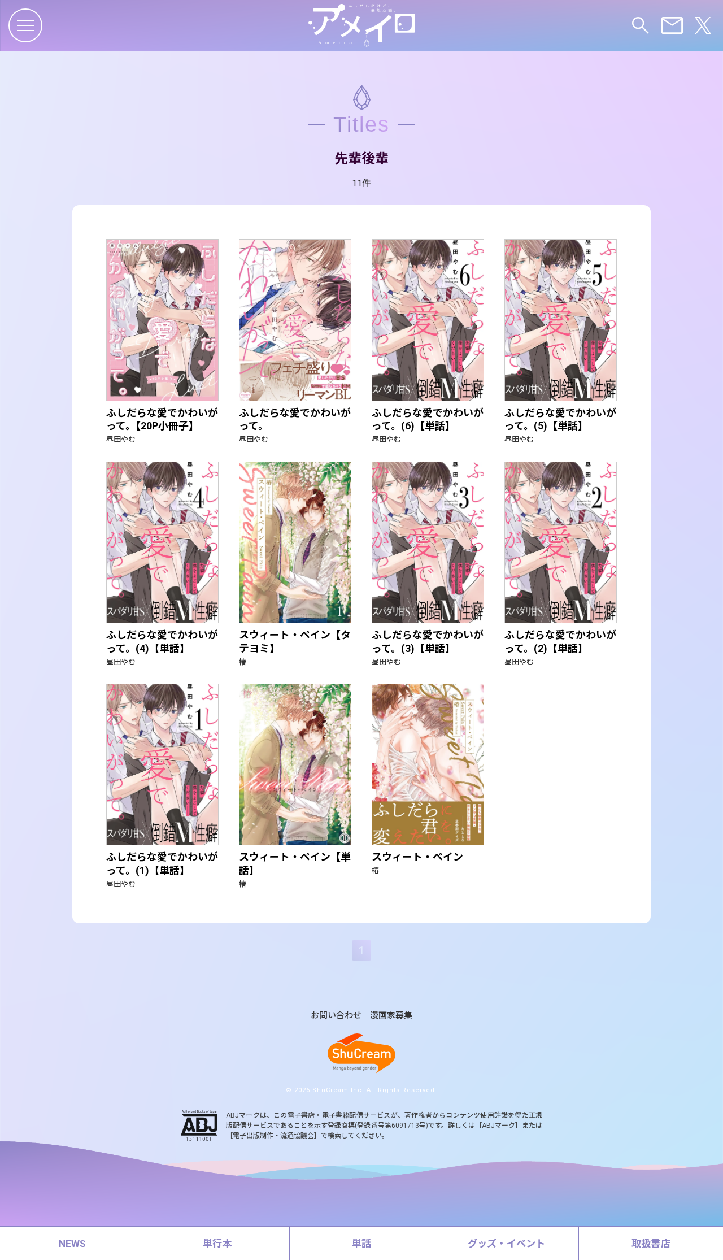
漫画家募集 (391, 1015)
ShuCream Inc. (338, 1090)
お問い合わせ (336, 1015)
